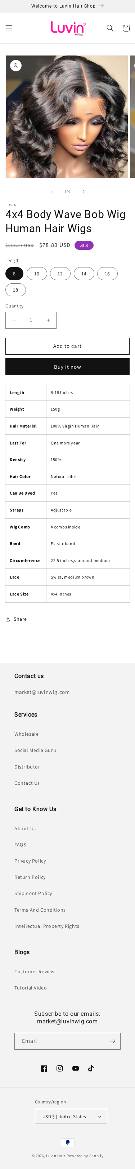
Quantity (14, 306)
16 (107, 273)
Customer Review (34, 971)
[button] (9, 28)
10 (37, 273)
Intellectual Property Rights (47, 926)
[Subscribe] (112, 1041)
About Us (25, 828)
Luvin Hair (56, 1155)
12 (60, 273)
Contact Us (27, 783)
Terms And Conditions (40, 910)
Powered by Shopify (85, 1155)
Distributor (27, 766)
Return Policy (30, 877)
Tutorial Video (30, 987)
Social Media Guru (35, 750)
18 (15, 290)
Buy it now (67, 366)
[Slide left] (52, 191)
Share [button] (20, 619)
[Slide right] (83, 191)
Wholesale (26, 734)
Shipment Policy (33, 893)
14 (84, 273)
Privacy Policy (30, 861)
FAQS (20, 844)
